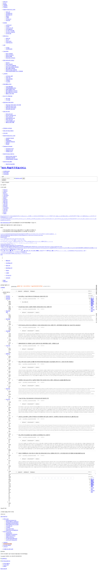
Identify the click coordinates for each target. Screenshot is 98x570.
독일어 (4, 198)
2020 (10, 376)
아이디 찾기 (8, 41)
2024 (10, 361)
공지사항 (5, 133)
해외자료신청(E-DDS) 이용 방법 (13, 104)
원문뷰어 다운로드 (7, 128)
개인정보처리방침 (7, 543)
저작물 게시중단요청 (8, 549)
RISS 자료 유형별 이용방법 (12, 67)
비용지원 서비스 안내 (11, 106)
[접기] (96, 311)
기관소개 (5, 546)
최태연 (19, 345)
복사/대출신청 (25, 301)
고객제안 (8, 80)
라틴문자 (5, 206)
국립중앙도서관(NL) (10, 535)
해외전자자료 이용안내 (8, 153)
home (4, 280)
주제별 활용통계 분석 (11, 88)
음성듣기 (37, 312)
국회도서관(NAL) (10, 537)
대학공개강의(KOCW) (11, 520)
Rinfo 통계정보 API (10, 118)
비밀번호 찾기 (9, 42)
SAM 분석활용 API (10, 121)
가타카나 (5, 191)
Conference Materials (10, 141)
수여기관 (8, 345)
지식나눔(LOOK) (10, 528)
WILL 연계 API (9, 116)
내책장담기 (26, 291)
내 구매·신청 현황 (10, 30)
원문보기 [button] (24, 312)
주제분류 (8, 331)
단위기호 (5, 209)
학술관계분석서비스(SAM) (12, 524)
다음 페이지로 (69, 478)
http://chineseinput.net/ (5, 222)
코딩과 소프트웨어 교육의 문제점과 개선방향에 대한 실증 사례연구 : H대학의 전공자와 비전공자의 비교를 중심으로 (48, 416)
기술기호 (5, 203)
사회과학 (10, 335)
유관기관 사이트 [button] (7, 531)
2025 (10, 357)
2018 (10, 383)
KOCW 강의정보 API (11, 115)
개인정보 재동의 (7, 545)
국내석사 (10, 323)
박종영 (19, 437)
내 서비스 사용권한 (10, 32)
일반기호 (5, 210)
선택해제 (3, 287)
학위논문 (8, 12)
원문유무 (8, 298)
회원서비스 (6, 36)
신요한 (19, 418)
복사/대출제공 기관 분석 (11, 90)
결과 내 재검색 (5, 182)
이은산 (19, 309)
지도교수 (8, 399)
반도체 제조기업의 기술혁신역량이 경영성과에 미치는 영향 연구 (35, 306)
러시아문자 (6, 207)
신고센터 (8, 81)
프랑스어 (5, 196)
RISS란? (8, 62)
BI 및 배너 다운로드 (10, 57)
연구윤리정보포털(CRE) (11, 538)
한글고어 (5, 193)
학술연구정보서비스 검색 (9, 9)
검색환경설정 (9, 49)
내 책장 (7, 26)
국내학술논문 (9, 13)
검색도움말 (6, 172)
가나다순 (8, 297)
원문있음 (10, 303)
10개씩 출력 (90, 476)
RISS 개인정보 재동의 (8, 130)
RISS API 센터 (6, 111)
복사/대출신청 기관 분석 (11, 92)
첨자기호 (5, 205)
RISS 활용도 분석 (7, 84)
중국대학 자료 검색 (10, 109)
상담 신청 (8, 77)
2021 (10, 372)
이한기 (19, 327)
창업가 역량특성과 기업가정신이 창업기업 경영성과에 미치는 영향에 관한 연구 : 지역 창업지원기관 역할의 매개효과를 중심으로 (51, 453)
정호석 (19, 382)
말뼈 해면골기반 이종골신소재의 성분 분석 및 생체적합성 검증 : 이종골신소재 (38, 343)
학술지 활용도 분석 (10, 89)
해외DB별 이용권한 (10, 157)
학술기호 (5, 202)
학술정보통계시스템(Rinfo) (12, 521)
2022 (10, 368)
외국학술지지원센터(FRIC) (12, 523)
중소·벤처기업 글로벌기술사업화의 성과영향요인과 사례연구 (34, 435)
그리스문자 (6, 195)
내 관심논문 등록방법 (11, 65)
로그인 (4, 3)
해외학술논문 (9, 14)
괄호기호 (5, 200)
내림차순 (90, 293)
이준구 (19, 455)
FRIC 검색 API (9, 119)
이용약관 (5, 542)
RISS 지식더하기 (10, 55)
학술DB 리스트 (9, 150)
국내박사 (10, 328)
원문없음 (10, 308)
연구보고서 (8, 19)
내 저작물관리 (9, 29)
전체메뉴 (5, 7)
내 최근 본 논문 (9, 27)
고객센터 (5, 5)
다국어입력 (6, 174)
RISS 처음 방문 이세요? (8, 60)
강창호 (19, 298)
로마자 (4, 212)
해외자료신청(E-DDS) (8, 102)
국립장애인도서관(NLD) (11, 534)
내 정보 (7, 47)
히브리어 (5, 199)
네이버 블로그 (6, 563)
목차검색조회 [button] (30, 312)
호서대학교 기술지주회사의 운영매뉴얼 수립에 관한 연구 (33, 296)
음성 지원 (10, 316)
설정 (4, 45)
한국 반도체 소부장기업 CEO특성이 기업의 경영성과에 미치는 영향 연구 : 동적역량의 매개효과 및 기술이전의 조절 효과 (49, 325)
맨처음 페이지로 (34, 478)
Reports (7, 144)
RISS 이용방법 (9, 53)
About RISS (5, 51)
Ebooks (7, 139)
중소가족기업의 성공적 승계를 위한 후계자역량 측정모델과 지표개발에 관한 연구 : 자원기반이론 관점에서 (45, 361)
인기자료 (8, 100)
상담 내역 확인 (9, 78)
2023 (10, 364)
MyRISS (5, 4)
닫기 (2, 254)
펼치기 (8, 507)
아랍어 (4, 213)
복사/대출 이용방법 (10, 68)
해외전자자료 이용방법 (11, 69)
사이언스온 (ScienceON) (11, 540)
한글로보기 (32, 291)
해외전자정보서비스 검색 (9, 135)
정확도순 (90, 291)
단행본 (7, 17)
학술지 (7, 16)
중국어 (4, 192)
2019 (10, 379)
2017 (10, 387)
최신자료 (8, 98)
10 (16, 453)
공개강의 (8, 20)
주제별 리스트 (9, 151)
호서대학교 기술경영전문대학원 (29, 298)
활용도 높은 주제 (10, 93)
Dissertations (8, 140)
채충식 (19, 364)
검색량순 (8, 296)
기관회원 (8, 527)
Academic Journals (10, 138)
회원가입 (5, 1)
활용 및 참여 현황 (10, 122)
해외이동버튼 (4, 568)
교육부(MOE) (9, 533)
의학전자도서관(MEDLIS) (12, 530)
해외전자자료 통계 (7, 161)
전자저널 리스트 (10, 148)
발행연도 (8, 353)
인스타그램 (6, 564)
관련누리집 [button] (6, 519)
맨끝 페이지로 (72, 478)
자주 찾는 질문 (9, 76)
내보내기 (20, 291)
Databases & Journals (7, 146)
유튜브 (4, 566)
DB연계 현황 (9, 56)
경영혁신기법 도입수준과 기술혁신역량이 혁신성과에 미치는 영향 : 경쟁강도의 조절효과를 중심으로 (44, 380)
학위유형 (8, 319)
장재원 (19, 400)
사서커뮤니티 (9, 526)
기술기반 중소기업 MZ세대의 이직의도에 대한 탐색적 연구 (33, 398)
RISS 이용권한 (9, 64)
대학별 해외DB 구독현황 (12, 159)
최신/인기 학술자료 (7, 96)
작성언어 (8, 388)
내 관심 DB (8, 33)
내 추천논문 (8, 25)
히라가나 (5, 189)
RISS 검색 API (9, 114)
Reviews (8, 142)
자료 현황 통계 (9, 86)
